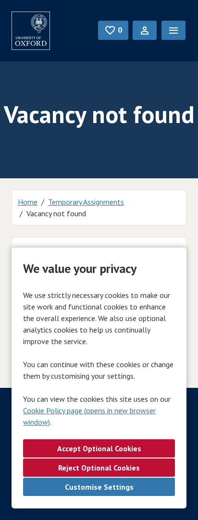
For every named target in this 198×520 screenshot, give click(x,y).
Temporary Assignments (86, 202)
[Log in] (145, 30)
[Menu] (173, 30)
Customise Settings (99, 487)
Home (27, 202)
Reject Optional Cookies (99, 467)
